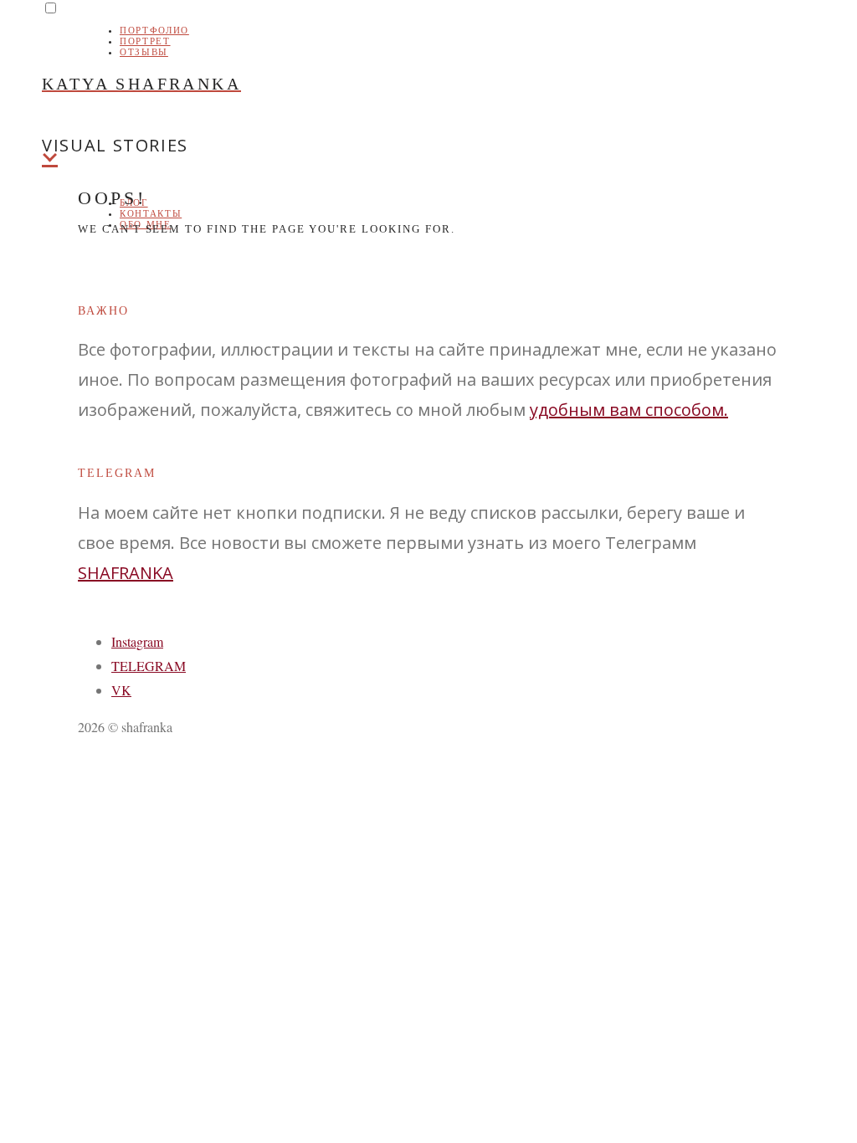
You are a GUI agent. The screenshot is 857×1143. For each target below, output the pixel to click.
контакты (151, 213)
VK (121, 690)
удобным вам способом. (629, 409)
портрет (145, 41)
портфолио (154, 30)
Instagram (137, 641)
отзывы (144, 52)
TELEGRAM (148, 665)
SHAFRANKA (125, 572)
